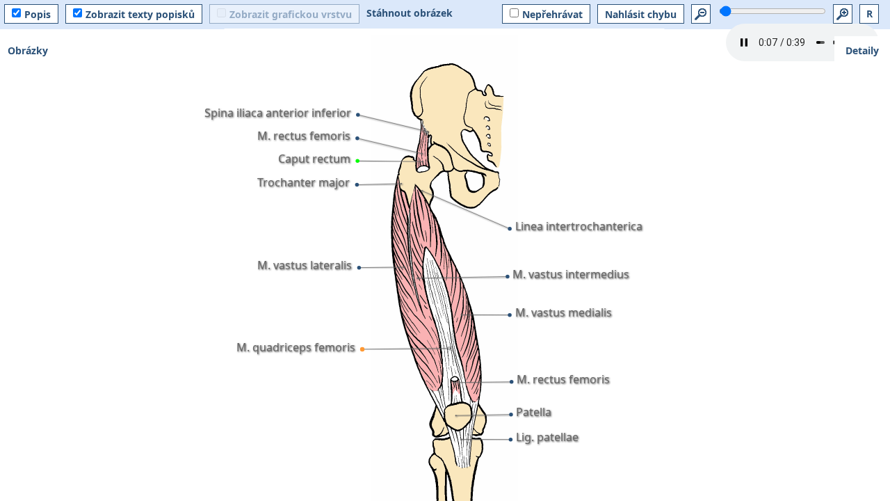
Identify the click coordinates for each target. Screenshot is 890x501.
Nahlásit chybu (641, 14)
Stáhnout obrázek (409, 12)
